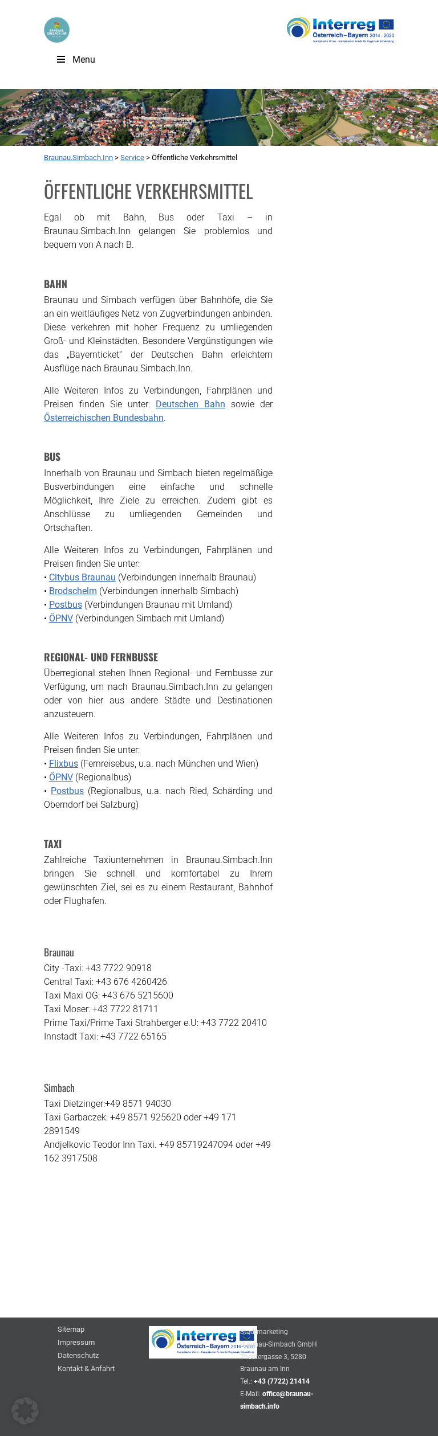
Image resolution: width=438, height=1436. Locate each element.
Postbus (65, 604)
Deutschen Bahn (190, 404)
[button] (25, 1411)
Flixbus (63, 763)
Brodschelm (73, 591)
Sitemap (71, 1329)
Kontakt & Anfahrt (86, 1369)
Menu (83, 59)
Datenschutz (78, 1356)
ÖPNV (61, 618)
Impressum (76, 1343)
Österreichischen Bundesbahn (104, 417)
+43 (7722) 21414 (282, 1381)
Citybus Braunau (82, 577)
